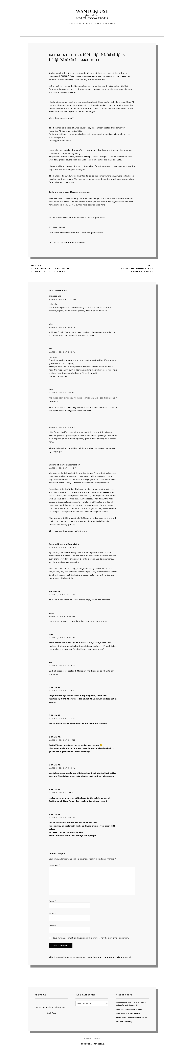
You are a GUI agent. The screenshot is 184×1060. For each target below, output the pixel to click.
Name (52, 901)
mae (51, 389)
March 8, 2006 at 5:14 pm (62, 818)
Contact (109, 30)
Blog (86, 30)
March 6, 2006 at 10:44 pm (62, 468)
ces (50, 348)
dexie (51, 613)
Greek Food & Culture (73, 242)
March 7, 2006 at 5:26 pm (62, 616)
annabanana (55, 296)
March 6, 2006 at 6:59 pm (62, 352)
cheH (51, 324)
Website (52, 925)
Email (52, 913)
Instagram (99, 1043)
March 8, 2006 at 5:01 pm (62, 740)
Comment (54, 865)
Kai (50, 662)
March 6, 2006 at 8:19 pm (62, 427)
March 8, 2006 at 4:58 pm (62, 719)
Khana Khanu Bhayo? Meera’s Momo (131, 1018)
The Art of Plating (124, 1022)
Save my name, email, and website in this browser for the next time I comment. (91, 938)
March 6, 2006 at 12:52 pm (62, 299)
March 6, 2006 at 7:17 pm (61, 393)
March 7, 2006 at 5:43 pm (62, 638)
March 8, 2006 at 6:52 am (62, 666)
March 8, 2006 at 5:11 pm (61, 793)
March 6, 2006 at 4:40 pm (62, 327)
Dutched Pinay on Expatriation (64, 465)
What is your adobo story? (128, 1013)
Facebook (84, 1043)
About (96, 30)
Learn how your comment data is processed (109, 957)
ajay (51, 634)
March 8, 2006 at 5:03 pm (62, 768)
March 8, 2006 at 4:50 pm (62, 691)
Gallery (74, 30)
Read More (51, 1013)
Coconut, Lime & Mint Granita (129, 1009)
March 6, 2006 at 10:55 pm (62, 547)
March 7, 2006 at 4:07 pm (62, 595)
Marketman (55, 591)
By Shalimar (57, 227)
